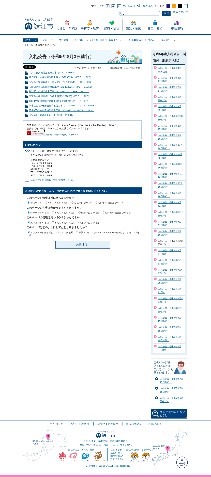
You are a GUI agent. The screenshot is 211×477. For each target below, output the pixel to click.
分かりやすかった (39, 212)
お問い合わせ (154, 424)
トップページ (46, 40)
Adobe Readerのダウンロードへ (62, 134)
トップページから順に (41, 232)
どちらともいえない (58, 202)
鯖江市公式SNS (133, 424)
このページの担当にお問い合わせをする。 (53, 180)
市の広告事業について (107, 424)
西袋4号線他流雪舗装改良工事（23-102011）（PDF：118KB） (61, 110)
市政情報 (63, 40)
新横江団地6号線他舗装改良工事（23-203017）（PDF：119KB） (63, 105)
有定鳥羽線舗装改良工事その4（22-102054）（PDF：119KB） (62, 82)
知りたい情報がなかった (111, 202)
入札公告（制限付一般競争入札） (106, 40)
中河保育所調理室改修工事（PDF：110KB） (52, 72)
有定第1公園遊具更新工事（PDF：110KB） (51, 115)
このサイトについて (80, 424)
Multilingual (129, 6)
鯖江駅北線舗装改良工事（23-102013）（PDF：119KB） (59, 91)
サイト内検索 (66, 232)
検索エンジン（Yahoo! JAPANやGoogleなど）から (105, 232)
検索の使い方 (180, 12)
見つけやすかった (39, 222)
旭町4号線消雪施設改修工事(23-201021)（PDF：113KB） (59, 101)
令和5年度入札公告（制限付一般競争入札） (149, 40)
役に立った (36, 202)
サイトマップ (56, 424)
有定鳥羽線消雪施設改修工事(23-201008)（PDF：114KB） (59, 96)
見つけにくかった (90, 222)
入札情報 (79, 40)
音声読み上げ (150, 6)
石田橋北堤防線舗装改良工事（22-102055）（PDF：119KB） (61, 87)
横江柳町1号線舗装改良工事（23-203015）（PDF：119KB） (60, 77)
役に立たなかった (83, 202)
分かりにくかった (90, 212)
